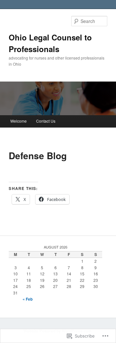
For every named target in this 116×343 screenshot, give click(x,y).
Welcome (18, 121)
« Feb (28, 299)
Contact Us (45, 121)
